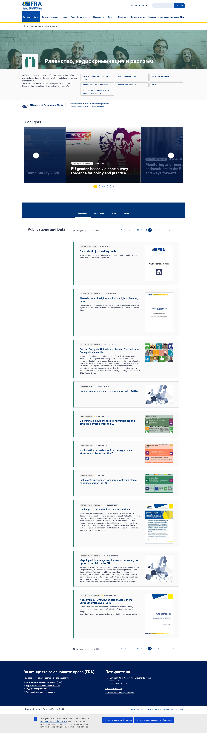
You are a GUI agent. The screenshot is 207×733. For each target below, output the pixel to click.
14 (154, 230)
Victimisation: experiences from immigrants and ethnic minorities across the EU (106, 452)
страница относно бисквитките (53, 721)
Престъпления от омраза (128, 76)
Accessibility (179, 709)
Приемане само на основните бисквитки (154, 720)
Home (26, 26)
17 (166, 230)
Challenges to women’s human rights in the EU (106, 509)
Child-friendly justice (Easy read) (98, 251)
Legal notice (149, 709)
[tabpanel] (103, 155)
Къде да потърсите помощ (38, 689)
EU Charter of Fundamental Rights (46, 105)
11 (142, 230)
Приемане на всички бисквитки (118, 720)
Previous (36, 155)
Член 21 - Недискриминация (95, 106)
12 (146, 230)
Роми (154, 85)
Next (171, 155)
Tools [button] (110, 17)
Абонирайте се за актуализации (40, 692)
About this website (137, 709)
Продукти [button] (97, 17)
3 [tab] (106, 186)
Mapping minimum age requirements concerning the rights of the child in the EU (109, 562)
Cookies (158, 709)
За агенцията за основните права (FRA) (166, 17)
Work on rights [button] (29, 17)
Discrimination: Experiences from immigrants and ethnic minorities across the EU (107, 422)
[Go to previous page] (126, 230)
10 (138, 230)
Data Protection (168, 709)
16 (162, 230)
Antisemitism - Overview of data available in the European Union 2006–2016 (106, 601)
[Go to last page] (177, 230)
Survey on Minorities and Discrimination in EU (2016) (109, 391)
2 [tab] (101, 186)
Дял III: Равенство (75, 104)
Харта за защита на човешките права (43, 685)
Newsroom (123, 17)
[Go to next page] (173, 230)
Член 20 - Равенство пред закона (97, 104)
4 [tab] (112, 186)
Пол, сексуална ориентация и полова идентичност (96, 91)
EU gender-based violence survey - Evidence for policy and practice (100, 171)
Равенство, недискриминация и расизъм (43, 26)
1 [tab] (95, 186)
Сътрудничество (138, 17)
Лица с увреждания (160, 76)
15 (158, 230)
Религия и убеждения (126, 85)
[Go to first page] (122, 230)
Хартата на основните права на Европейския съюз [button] (64, 17)
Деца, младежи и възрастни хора (95, 77)
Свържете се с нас (113, 689)
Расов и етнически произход (95, 85)
